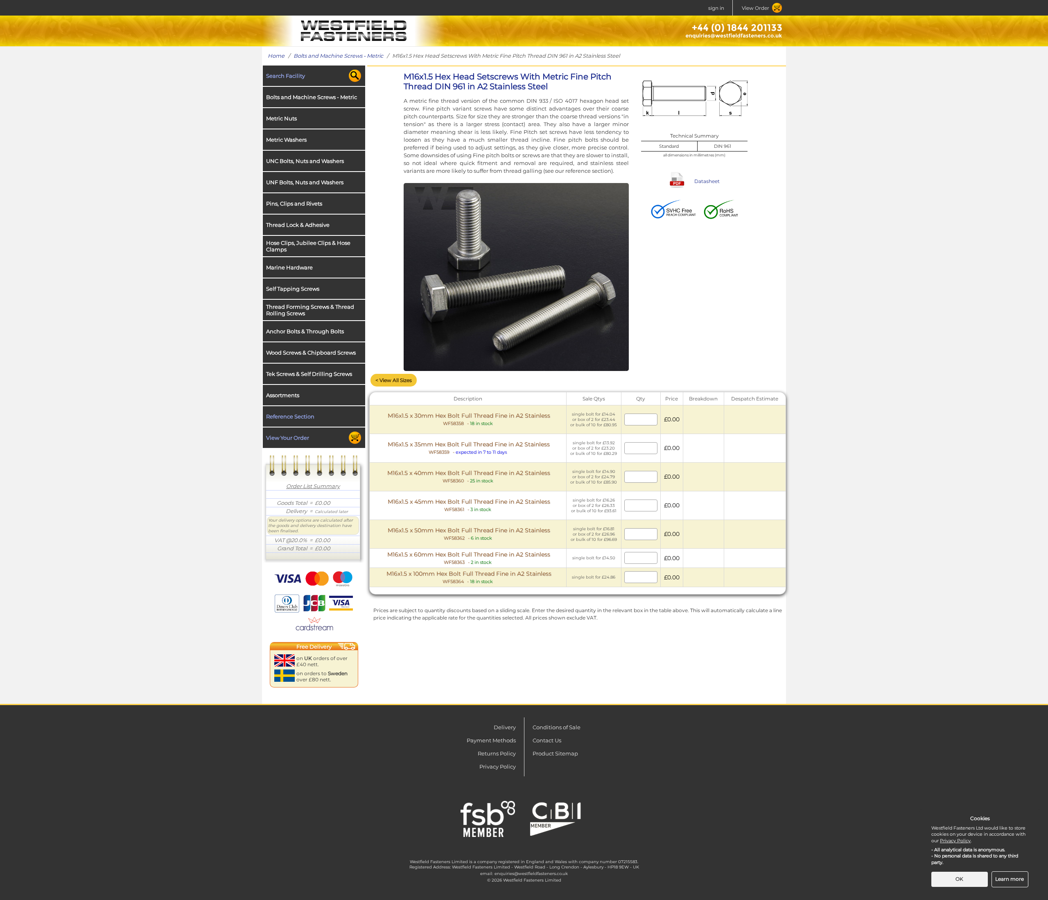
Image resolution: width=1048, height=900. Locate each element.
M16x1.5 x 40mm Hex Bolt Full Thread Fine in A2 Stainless (468, 476)
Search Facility (285, 75)
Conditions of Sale (556, 727)
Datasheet (707, 181)
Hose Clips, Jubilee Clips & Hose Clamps (308, 246)
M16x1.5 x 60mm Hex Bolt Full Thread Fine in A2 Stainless (468, 558)
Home (276, 55)
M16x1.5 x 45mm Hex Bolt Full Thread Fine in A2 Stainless (469, 505)
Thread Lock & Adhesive (298, 225)
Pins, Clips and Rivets (294, 203)
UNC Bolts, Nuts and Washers (305, 161)
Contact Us (547, 740)
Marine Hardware (289, 267)
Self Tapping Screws (292, 288)
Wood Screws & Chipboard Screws (311, 352)
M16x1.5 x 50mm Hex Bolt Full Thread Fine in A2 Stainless (469, 534)
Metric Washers (286, 139)
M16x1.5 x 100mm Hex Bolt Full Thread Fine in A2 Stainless (468, 577)
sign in (716, 8)
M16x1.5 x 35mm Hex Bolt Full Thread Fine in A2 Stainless (469, 448)
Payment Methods (491, 740)
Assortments (282, 395)
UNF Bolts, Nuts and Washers (304, 182)
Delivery (505, 727)
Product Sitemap (555, 753)
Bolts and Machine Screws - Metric (338, 55)
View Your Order (287, 437)
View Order (755, 8)
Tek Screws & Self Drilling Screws (309, 374)
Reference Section (290, 416)
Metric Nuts (281, 118)
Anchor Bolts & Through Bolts (305, 331)
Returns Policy (497, 753)
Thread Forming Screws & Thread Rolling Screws (310, 310)
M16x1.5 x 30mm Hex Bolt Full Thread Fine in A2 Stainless (469, 419)
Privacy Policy (497, 766)
